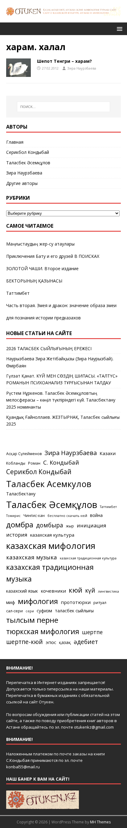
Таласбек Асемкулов (48, 484)
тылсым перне (32, 620)
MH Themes (100, 822)
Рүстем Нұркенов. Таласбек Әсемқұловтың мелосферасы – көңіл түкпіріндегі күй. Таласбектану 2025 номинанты (60, 400)
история (16, 534)
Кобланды (15, 463)
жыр (70, 526)
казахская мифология (50, 545)
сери (30, 611)
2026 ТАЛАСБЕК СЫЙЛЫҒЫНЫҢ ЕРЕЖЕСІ (49, 348)
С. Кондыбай (61, 462)
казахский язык (22, 591)
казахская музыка (31, 557)
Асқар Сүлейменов (24, 453)
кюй (75, 589)
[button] (118, 28)
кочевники (53, 591)
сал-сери (14, 611)
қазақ (65, 642)
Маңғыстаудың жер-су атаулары (40, 244)
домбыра (49, 525)
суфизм (44, 611)
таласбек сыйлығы (74, 611)
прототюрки (76, 602)
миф (10, 602)
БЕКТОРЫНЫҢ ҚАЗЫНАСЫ (34, 281)
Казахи (108, 453)
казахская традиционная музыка (50, 572)
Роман (34, 463)
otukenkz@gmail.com (94, 727)
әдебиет (86, 642)
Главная (14, 142)
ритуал (99, 602)
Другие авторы (22, 183)
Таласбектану (20, 494)
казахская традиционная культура (88, 558)
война (96, 515)
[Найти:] (63, 107)
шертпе (92, 632)
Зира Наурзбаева (81, 68)
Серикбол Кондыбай (27, 152)
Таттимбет (18, 293)
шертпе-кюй (24, 642)
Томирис (13, 516)
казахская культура (52, 535)
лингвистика (108, 591)
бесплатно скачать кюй (67, 516)
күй (90, 590)
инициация (91, 525)
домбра (19, 524)
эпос (51, 642)
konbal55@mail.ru (23, 767)
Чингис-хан (34, 515)
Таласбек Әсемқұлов (28, 163)
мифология (38, 601)
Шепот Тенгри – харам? (64, 61)
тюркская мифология (42, 631)
